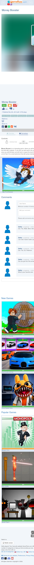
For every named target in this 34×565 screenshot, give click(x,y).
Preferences (21, 555)
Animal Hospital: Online (7, 408)
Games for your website (10, 555)
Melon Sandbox (5, 486)
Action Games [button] (6, 116)
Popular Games (8, 412)
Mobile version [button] (8, 543)
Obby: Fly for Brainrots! (7, 192)
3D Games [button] (14, 116)
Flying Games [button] (22, 116)
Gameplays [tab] (24, 133)
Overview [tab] (11, 133)
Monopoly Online (5, 450)
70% (4, 105)
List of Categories (8, 551)
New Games (7, 298)
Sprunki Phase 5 (5, 522)
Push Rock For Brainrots (7, 336)
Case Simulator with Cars (7, 372)
